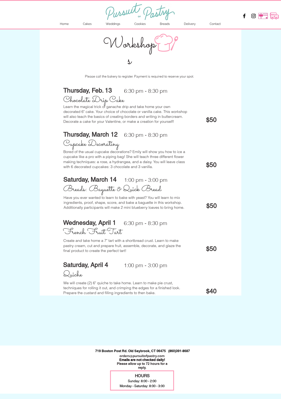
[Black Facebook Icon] (244, 16)
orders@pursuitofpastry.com (142, 356)
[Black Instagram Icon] (254, 16)
